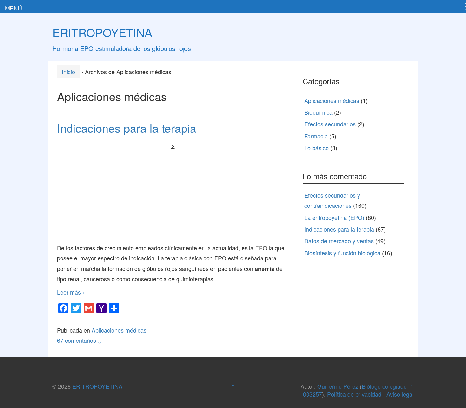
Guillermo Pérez (337, 386)
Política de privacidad (354, 394)
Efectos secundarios (330, 124)
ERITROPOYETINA (102, 32)
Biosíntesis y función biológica (342, 253)
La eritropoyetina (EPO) (334, 217)
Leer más (70, 292)
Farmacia (316, 136)
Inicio (68, 71)
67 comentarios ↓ (79, 340)
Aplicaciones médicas (119, 330)
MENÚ (13, 8)
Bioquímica (318, 112)
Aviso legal (400, 394)
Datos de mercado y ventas (339, 241)
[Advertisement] (172, 195)
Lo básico (316, 147)
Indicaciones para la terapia (126, 128)
